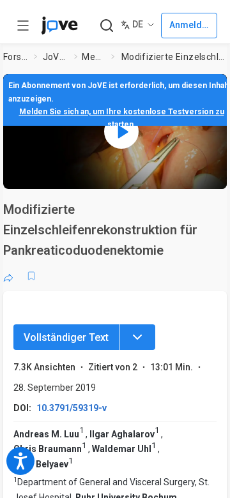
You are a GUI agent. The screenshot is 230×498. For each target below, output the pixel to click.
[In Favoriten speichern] (31, 276)
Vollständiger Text (66, 337)
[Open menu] (23, 25)
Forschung (16, 57)
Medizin (94, 57)
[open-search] (106, 26)
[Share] (8, 276)
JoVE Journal (56, 57)
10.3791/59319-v (71, 408)
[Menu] (137, 337)
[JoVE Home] (59, 25)
